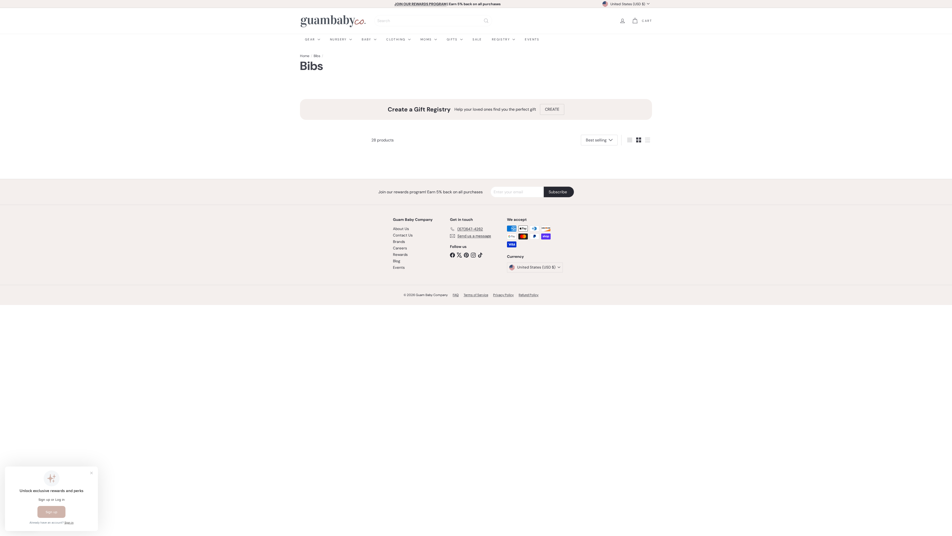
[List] (647, 140)
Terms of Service (476, 295)
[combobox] (433, 20)
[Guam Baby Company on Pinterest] (466, 254)
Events (532, 39)
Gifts (453, 39)
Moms (426, 39)
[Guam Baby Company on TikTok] (480, 254)
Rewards (400, 254)
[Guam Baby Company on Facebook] (452, 254)
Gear (310, 39)
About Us (401, 228)
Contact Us (403, 235)
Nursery (339, 39)
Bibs (317, 56)
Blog (396, 261)
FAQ (456, 295)
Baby (367, 39)
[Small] (638, 140)
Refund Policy (528, 295)
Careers (400, 248)
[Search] (486, 20)
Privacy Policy (503, 295)
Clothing (396, 39)
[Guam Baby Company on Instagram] (473, 254)
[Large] (629, 140)
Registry (501, 39)
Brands (399, 241)
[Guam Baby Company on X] (459, 254)
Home (304, 56)
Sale (477, 39)
